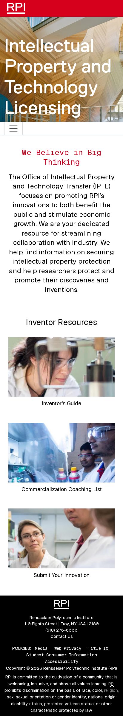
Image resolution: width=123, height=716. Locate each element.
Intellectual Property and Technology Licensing (58, 76)
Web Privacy (67, 648)
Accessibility (61, 661)
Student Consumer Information (61, 655)
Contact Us (61, 636)
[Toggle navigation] (13, 128)
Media (41, 648)
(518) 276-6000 (61, 630)
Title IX (98, 648)
